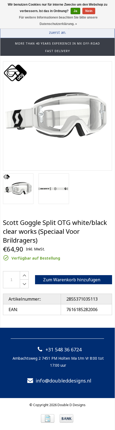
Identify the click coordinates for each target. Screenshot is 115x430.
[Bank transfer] (66, 418)
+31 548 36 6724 (63, 349)
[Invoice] (47, 418)
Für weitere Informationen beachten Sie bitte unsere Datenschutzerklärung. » (58, 21)
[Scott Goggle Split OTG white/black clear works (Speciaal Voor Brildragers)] (57, 115)
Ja (75, 11)
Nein (88, 11)
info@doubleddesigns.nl (63, 380)
